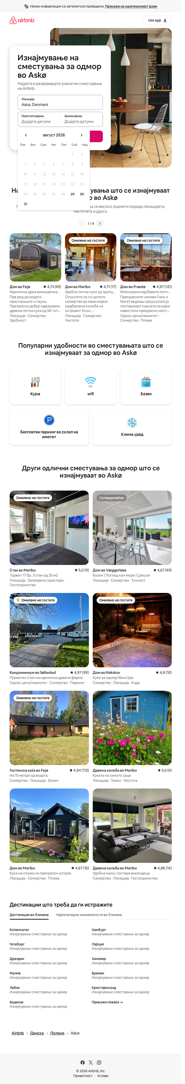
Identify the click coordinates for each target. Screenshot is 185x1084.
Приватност (82, 1076)
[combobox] (60, 104)
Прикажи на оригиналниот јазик (131, 6)
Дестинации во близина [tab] (29, 915)
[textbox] (38, 121)
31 (25, 204)
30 (82, 194)
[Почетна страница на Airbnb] (22, 20)
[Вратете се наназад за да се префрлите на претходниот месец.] (26, 135)
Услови (102, 1076)
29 (72, 194)
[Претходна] (82, 223)
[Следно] (100, 223)
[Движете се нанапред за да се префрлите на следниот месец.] (81, 135)
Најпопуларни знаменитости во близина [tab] (89, 915)
